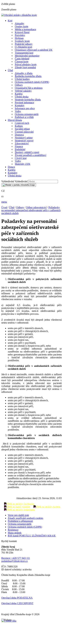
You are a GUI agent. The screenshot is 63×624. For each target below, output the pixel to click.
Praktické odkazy (23, 44)
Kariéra (18, 93)
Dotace (11, 167)
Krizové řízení (22, 32)
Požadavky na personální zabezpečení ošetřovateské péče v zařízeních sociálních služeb (31, 210)
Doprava (19, 134)
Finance (19, 146)
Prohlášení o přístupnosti (20, 521)
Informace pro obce (25, 108)
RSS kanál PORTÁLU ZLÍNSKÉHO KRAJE (32, 535)
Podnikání (20, 149)
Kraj (10, 20)
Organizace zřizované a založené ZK (33, 49)
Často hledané (22, 58)
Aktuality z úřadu (23, 73)
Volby (18, 111)
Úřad (10, 70)
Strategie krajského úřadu (28, 99)
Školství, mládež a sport (27, 152)
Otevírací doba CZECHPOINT (17, 603)
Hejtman (19, 38)
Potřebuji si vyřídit (24, 117)
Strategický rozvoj (24, 140)
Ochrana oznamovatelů (26, 114)
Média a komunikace (25, 29)
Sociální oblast (22, 128)
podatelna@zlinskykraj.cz (14, 561)
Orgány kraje (21, 26)
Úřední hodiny (22, 79)
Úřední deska (21, 96)
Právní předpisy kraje (26, 64)
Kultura (19, 126)
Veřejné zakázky (23, 90)
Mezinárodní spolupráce (27, 55)
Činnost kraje (21, 61)
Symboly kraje (22, 41)
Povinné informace (24, 102)
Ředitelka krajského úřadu (28, 76)
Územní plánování (24, 131)
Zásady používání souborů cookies (25, 518)
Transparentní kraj (24, 52)
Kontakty (19, 105)
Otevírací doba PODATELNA (17, 597)
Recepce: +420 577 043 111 (15, 558)
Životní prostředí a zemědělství (30, 155)
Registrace (13, 529)
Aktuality (19, 23)
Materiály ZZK (22, 164)
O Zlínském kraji (23, 47)
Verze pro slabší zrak (18, 515)
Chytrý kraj (20, 158)
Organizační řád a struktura (28, 87)
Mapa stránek (14, 532)
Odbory (19, 85)
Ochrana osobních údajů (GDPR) (32, 82)
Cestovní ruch (22, 123)
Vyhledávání (7, 181)
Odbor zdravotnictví (36, 207)
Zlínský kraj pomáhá (25, 67)
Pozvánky (20, 35)
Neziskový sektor (24, 137)
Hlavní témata (15, 120)
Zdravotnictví (22, 143)
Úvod (4, 207)
